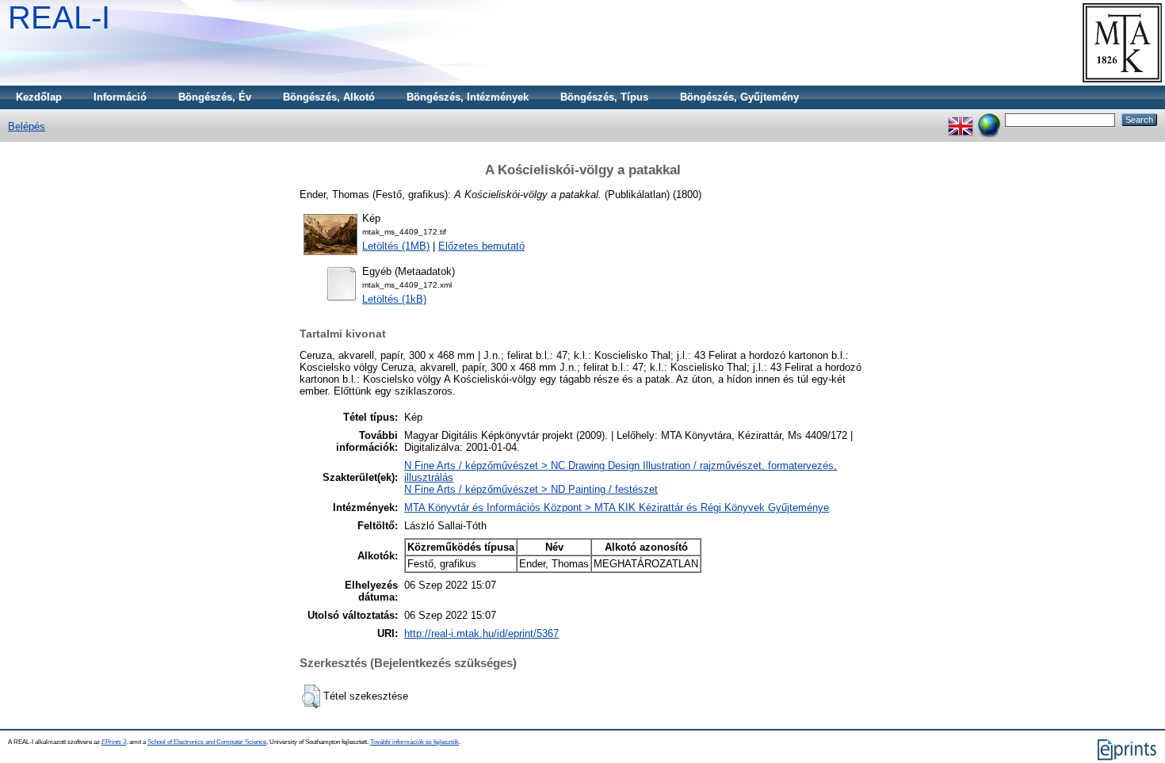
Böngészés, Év (214, 97)
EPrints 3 (113, 742)
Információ (120, 97)
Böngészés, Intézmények (468, 97)
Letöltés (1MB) (396, 246)
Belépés (26, 126)
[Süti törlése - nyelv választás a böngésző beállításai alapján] (989, 119)
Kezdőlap (39, 97)
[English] (960, 119)
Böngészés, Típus (604, 97)
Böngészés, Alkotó (329, 97)
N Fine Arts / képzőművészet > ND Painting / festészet (531, 489)
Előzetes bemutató (481, 246)
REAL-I (59, 17)
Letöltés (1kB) (394, 299)
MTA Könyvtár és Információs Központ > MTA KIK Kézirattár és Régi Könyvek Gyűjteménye (616, 507)
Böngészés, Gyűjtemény (739, 97)
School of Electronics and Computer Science (206, 742)
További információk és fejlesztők (414, 742)
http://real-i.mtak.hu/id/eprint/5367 (481, 633)
